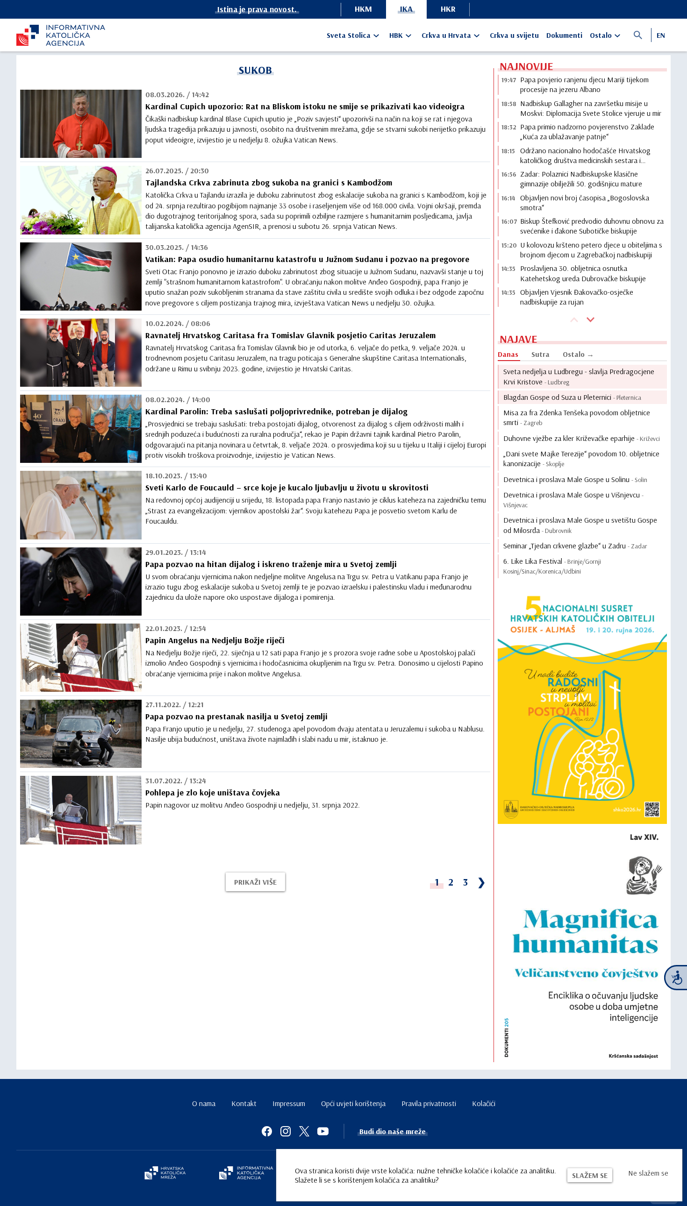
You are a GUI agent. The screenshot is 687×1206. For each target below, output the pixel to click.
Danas (508, 354)
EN (661, 35)
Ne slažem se (648, 1173)
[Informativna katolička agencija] (246, 1173)
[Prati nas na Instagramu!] (285, 1131)
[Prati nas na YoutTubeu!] (323, 1131)
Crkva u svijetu (514, 35)
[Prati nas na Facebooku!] (266, 1131)
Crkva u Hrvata (446, 35)
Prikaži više (255, 882)
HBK (396, 35)
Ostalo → (578, 354)
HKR (448, 8)
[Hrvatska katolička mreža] (165, 1173)
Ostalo (601, 35)
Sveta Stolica (349, 35)
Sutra (540, 354)
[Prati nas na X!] (304, 1131)
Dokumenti (564, 35)
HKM (363, 8)
